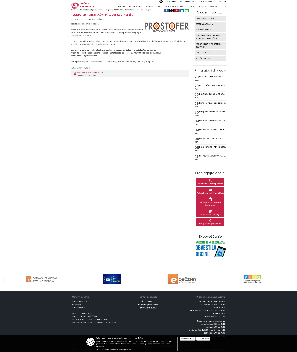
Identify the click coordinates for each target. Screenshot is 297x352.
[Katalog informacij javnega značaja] (42, 279)
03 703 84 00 (171, 1)
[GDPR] (112, 279)
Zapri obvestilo (203, 339)
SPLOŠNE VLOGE (203, 58)
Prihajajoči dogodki (210, 70)
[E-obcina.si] (182, 279)
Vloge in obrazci (210, 12)
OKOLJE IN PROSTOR (205, 18)
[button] (4, 279)
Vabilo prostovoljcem (80, 68)
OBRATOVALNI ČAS (204, 52)
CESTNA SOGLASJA (204, 24)
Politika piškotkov (125, 350)
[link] (166, 10)
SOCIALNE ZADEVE (204, 29)
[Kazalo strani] (220, 1)
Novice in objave (105, 10)
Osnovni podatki (80, 297)
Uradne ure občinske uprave (210, 297)
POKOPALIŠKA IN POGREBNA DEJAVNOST (208, 45)
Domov (74, 10)
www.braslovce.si (149, 308)
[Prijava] (225, 1)
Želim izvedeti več (187, 339)
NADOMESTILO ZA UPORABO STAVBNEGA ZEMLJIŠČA (208, 37)
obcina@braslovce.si (188, 1)
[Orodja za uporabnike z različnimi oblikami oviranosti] (161, 1)
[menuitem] (121, 6)
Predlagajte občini (210, 173)
